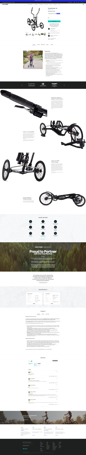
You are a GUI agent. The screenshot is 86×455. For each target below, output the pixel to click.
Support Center (26, 445)
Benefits (38, 44)
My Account (60, 445)
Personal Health (47, 446)
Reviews (51, 4)
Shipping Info (54, 443)
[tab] (29, 369)
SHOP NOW (82, 2)
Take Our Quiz (70, 2)
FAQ (76, 2)
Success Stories (47, 445)
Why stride (46, 4)
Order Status (60, 446)
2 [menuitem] (43, 406)
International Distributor (55, 446)
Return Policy (54, 444)
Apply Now (58, 13)
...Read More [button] (43, 395)
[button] (55, 360)
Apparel (41, 445)
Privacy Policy (32, 443)
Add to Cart (54, 21)
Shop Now (25, 419)
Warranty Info (54, 445)
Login (78, 2)
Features (34, 44)
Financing (55, 4)
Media (59, 4)
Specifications (43, 44)
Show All (34, 303)
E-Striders (35, 4)
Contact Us (56, 435)
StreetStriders (30, 4)
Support (74, 2)
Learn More (33, 435)
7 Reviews (52, 9)
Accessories (41, 4)
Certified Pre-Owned (42, 446)
